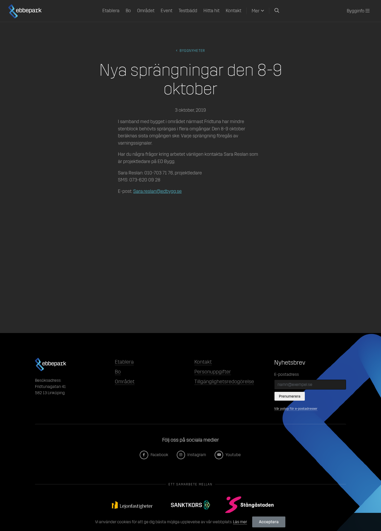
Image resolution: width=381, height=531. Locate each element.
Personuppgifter (212, 372)
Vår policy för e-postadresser (296, 408)
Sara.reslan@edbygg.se (157, 191)
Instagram (196, 454)
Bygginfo (356, 11)
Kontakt (233, 10)
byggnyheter (192, 50)
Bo (128, 10)
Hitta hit (211, 10)
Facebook (159, 454)
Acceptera (269, 521)
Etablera (110, 10)
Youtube (233, 454)
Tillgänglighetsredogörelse (224, 381)
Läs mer (240, 521)
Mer (255, 11)
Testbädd (188, 10)
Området (145, 10)
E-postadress (286, 374)
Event (166, 10)
